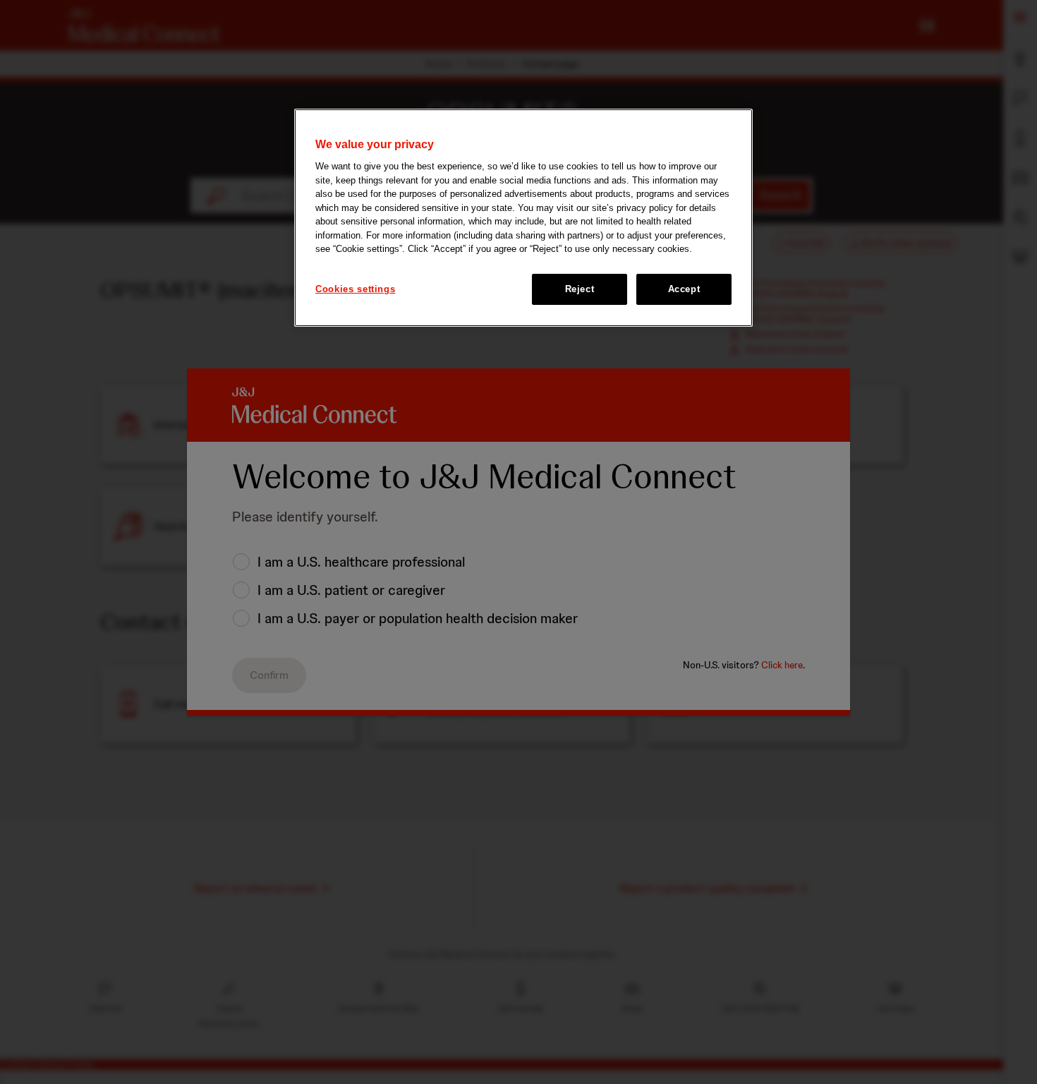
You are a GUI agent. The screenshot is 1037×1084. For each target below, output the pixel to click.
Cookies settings (355, 289)
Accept (684, 289)
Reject (580, 289)
